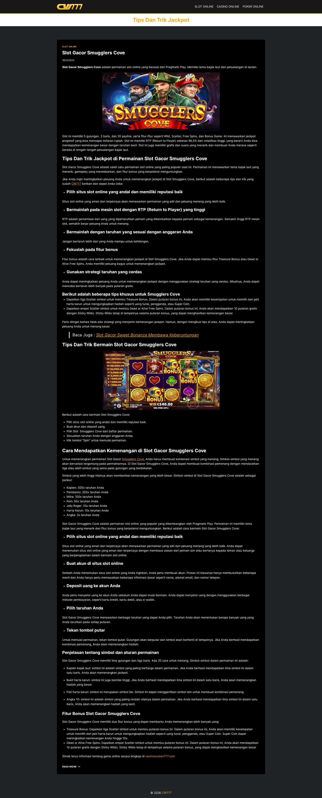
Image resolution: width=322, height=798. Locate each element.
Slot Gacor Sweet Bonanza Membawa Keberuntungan (147, 334)
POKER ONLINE (253, 6)
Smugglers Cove (133, 459)
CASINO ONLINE (228, 6)
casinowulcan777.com (160, 756)
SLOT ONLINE (204, 6)
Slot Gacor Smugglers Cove (93, 53)
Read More (71, 766)
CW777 (76, 183)
